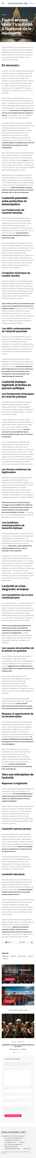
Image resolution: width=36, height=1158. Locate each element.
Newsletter (27, 1148)
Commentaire (8, 1069)
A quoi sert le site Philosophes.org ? (13, 1136)
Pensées (4, 14)
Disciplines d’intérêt (11, 1146)
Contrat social (22, 956)
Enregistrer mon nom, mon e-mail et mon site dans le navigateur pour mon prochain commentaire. (17, 1110)
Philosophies (8, 990)
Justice (31, 956)
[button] (33, 3)
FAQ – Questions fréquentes (13, 1144)
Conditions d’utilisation (12, 1140)
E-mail (7, 1095)
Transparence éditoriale (12, 1148)
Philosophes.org (18, 3)
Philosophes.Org (14, 1132)
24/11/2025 (23, 1049)
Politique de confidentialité (14, 1138)
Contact (22, 1142)
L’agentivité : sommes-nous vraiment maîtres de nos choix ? (18, 1045)
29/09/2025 (5, 38)
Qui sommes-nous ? (11, 1142)
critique (24, 160)
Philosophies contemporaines (13, 968)
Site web (7, 1101)
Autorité (13, 956)
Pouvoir (6, 958)
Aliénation (6, 956)
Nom (6, 1088)
